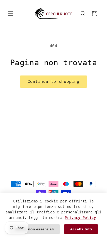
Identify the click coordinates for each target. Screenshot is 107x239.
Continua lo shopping (53, 81)
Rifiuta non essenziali (34, 229)
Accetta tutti (81, 229)
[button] (10, 13)
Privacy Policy (80, 217)
